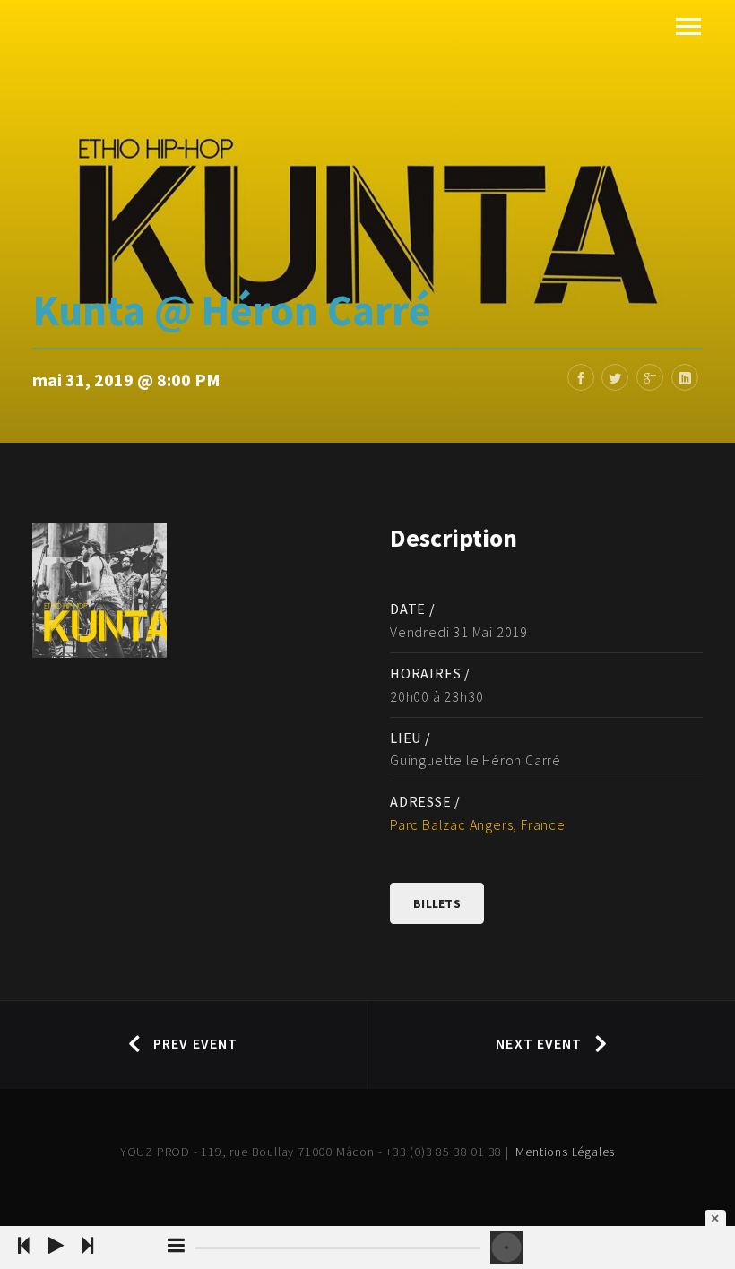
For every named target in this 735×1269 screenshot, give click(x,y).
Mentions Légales (565, 1152)
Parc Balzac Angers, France (478, 824)
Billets (437, 903)
